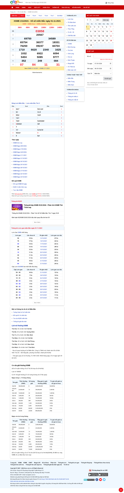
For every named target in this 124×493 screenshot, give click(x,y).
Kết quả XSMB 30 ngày (20, 184)
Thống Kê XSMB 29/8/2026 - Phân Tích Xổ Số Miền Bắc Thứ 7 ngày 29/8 (35, 213)
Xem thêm (37, 222)
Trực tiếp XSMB (18, 190)
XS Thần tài (71, 66)
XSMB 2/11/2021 (45, 68)
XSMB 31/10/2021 (33, 68)
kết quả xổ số (19, 194)
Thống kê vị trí (62, 462)
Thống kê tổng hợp (86, 462)
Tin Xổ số (86, 7)
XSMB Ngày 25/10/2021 (20, 177)
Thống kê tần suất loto (17, 464)
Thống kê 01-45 (72, 93)
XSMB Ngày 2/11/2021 (20, 155)
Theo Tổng (71, 29)
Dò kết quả (108, 78)
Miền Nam (71, 85)
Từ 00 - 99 (71, 32)
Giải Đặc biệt (71, 35)
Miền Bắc (70, 78)
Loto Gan (70, 19)
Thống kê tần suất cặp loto (34, 464)
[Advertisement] (37, 86)
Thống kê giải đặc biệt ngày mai (52, 464)
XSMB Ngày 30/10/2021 (20, 161)
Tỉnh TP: (89, 73)
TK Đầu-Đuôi (72, 22)
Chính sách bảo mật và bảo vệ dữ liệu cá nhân (22, 481)
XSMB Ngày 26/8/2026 (20, 152)
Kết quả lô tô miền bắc (20, 315)
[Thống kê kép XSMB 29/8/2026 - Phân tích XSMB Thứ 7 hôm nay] (17, 207)
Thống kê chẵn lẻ (73, 100)
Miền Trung (71, 81)
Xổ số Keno (45, 462)
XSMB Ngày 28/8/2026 (20, 146)
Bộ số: (89, 56)
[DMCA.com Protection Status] (89, 480)
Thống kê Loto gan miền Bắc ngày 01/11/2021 (26, 228)
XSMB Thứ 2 (31, 23)
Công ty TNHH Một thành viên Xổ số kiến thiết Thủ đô (55, 479)
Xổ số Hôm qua (71, 40)
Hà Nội (50, 23)
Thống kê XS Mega (73, 89)
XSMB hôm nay (17, 143)
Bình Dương (71, 47)
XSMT (29, 7)
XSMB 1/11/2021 (41, 23)
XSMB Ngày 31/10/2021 (20, 158)
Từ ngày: (89, 63)
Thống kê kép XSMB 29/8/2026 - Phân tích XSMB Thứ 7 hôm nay (43, 206)
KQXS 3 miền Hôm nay (20, 187)
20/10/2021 (43, 252)
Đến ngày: (90, 68)
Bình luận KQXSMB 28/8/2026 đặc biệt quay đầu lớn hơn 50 (31, 217)
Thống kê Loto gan (73, 462)
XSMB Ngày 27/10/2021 (20, 171)
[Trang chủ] (12, 7)
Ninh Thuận (71, 60)
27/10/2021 (43, 281)
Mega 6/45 (71, 63)
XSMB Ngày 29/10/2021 (20, 164)
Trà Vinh (70, 50)
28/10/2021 (43, 284)
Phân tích (46, 7)
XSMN (23, 7)
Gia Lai (70, 57)
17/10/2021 (43, 244)
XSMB (17, 7)
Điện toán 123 (72, 70)
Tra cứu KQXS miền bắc (20, 318)
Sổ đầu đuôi (76, 7)
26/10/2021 (43, 278)
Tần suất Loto (72, 25)
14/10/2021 (43, 241)
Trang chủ (13, 462)
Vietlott (37, 7)
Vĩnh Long (71, 53)
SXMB (19, 232)
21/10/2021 (43, 261)
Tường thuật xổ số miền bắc (21, 312)
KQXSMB (20, 266)
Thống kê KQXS (16, 201)
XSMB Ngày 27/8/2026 (20, 149)
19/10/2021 (43, 247)
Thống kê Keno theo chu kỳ (102, 462)
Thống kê (55, 7)
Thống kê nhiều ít (73, 96)
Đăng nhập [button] (110, 3)
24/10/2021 (43, 275)
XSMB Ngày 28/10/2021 (20, 167)
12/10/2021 (43, 238)
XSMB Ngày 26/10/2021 (20, 174)
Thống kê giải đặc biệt (20, 321)
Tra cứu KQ (66, 7)
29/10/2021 (43, 295)
